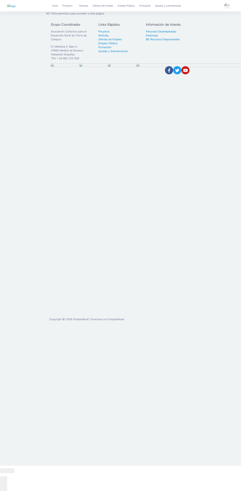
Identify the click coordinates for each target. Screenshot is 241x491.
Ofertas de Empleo (103, 5)
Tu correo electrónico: (69, 434)
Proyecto (67, 5)
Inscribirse (100, 390)
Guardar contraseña (71, 397)
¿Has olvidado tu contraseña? (73, 390)
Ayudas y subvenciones (168, 5)
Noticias (83, 5)
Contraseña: (62, 369)
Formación (145, 5)
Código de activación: (68, 446)
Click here (113, 423)
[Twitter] (177, 70)
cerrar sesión (163, 334)
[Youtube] (185, 70)
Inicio (55, 5)
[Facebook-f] (169, 70)
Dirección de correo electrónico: (75, 357)
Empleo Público (126, 5)
